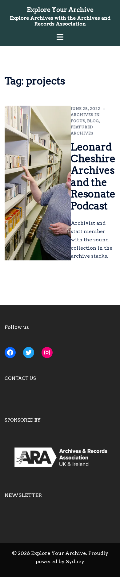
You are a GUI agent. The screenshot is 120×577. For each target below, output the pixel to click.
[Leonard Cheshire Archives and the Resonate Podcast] (38, 183)
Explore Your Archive (60, 10)
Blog (93, 121)
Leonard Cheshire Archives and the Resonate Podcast (93, 176)
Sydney (75, 561)
